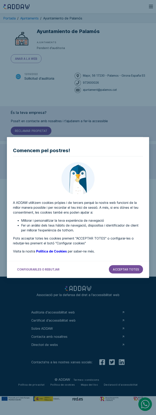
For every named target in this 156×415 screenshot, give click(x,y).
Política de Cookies (51, 251)
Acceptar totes (126, 269)
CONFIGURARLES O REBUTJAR (38, 269)
